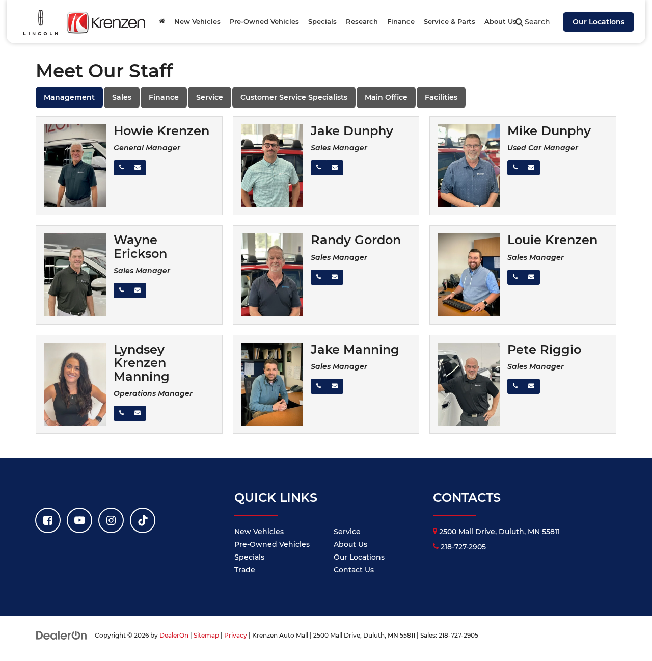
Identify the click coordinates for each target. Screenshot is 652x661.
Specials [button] (322, 21)
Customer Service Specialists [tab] (293, 97)
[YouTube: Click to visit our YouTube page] (79, 520)
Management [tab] (69, 97)
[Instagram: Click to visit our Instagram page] (111, 520)
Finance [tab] (164, 97)
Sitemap (206, 635)
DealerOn (173, 635)
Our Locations (598, 22)
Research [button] (362, 21)
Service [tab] (209, 97)
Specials (249, 557)
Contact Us (354, 569)
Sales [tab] (121, 97)
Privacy (235, 635)
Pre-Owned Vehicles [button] (264, 21)
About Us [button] (500, 21)
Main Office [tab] (386, 97)
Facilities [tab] (441, 97)
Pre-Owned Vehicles (272, 544)
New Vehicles (259, 531)
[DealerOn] (62, 635)
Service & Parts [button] (449, 21)
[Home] (162, 21)
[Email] (137, 167)
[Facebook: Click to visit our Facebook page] (48, 520)
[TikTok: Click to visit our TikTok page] (142, 520)
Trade (244, 569)
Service (347, 531)
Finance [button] (401, 21)
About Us (350, 544)
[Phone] (121, 167)
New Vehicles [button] (197, 21)
